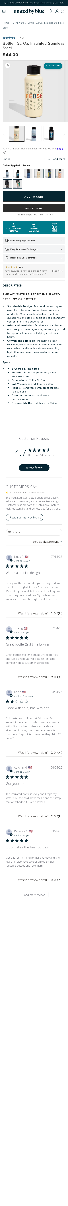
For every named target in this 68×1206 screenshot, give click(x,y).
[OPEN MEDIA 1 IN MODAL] (33, 91)
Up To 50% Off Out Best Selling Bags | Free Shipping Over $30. (34, 3)
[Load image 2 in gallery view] (34, 133)
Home (6, 22)
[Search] (50, 11)
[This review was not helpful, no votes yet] (58, 613)
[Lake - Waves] (28, 173)
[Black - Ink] (7, 184)
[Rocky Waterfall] (17, 173)
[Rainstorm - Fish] (49, 173)
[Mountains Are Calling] (7, 173)
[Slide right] (64, 135)
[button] (63, 11)
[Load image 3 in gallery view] (51, 133)
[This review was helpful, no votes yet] (52, 613)
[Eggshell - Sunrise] (59, 173)
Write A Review (34, 467)
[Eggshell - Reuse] (38, 173)
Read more (58, 159)
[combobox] (47, 541)
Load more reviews (34, 895)
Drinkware (18, 22)
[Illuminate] (17, 184)
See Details (46, 214)
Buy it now (34, 208)
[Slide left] (4, 135)
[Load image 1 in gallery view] (16, 133)
